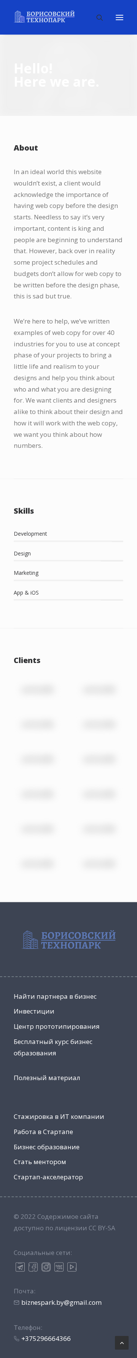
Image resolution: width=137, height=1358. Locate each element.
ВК (59, 1267)
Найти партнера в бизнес (55, 996)
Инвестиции (34, 1011)
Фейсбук (33, 1267)
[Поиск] (96, 17)
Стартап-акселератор (48, 1176)
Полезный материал (47, 1077)
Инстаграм (46, 1267)
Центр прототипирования (57, 1026)
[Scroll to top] (122, 1342)
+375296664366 (46, 1338)
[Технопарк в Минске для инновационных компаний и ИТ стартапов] (44, 16)
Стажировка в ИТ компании (59, 1116)
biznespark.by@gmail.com (61, 1302)
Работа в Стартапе (43, 1131)
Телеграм (20, 1267)
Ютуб (71, 1267)
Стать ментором (40, 1161)
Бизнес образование (47, 1146)
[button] (119, 17)
